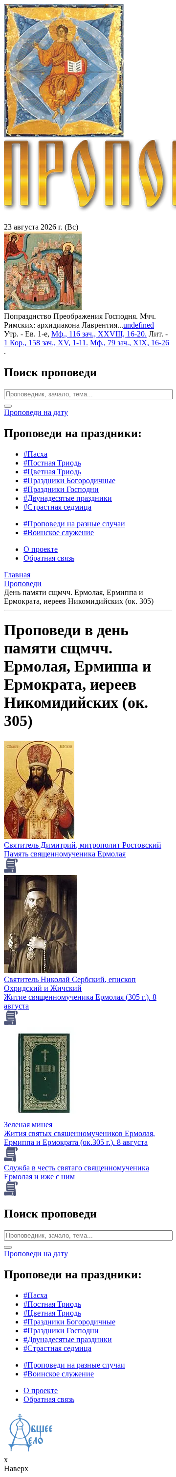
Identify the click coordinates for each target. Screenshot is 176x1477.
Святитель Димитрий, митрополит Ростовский (82, 845)
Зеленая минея (28, 1124)
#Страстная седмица (57, 507)
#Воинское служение (58, 532)
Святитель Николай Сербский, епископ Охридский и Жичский (70, 983)
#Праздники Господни (61, 489)
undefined (138, 325)
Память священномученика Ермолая (65, 854)
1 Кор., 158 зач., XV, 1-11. (46, 342)
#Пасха (35, 454)
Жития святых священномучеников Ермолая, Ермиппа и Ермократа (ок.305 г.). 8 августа (79, 1137)
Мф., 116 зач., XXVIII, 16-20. (99, 334)
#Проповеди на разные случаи (74, 523)
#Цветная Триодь (52, 471)
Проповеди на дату (36, 412)
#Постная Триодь (52, 463)
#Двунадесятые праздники (67, 498)
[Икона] (43, 307)
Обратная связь (48, 558)
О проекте (40, 549)
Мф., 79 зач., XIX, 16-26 (129, 342)
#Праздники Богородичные (69, 480)
